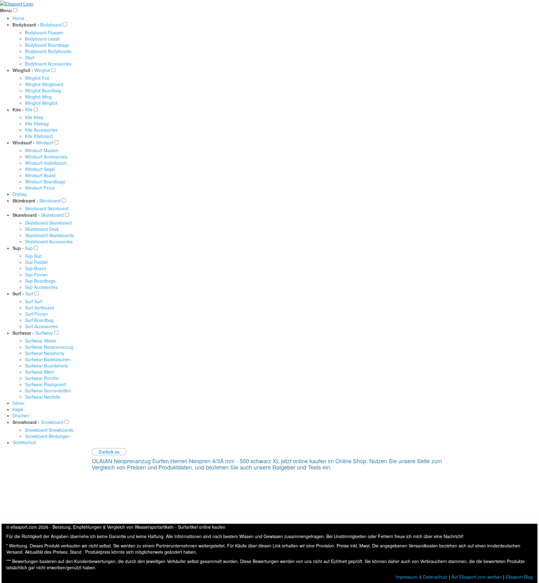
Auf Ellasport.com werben (476, 577)
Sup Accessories (41, 287)
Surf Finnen (36, 314)
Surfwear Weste (40, 341)
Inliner (18, 403)
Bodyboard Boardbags (47, 45)
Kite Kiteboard (39, 136)
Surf (29, 293)
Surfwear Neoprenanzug (49, 347)
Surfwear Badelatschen (48, 359)
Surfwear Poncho (42, 378)
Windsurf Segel (40, 169)
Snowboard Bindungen (47, 436)
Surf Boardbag (39, 320)
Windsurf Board (40, 175)
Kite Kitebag (37, 123)
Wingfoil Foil (37, 78)
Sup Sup (33, 256)
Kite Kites (34, 117)
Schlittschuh (24, 442)
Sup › (18, 248)
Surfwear (44, 333)
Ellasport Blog (519, 577)
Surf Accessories (41, 326)
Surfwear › (23, 333)
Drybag (19, 194)
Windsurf (44, 142)
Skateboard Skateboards (49, 235)
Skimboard (50, 200)
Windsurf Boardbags (45, 181)
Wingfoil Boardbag (43, 90)
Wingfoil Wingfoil (41, 103)
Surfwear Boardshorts (46, 365)
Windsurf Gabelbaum (46, 163)
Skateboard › (26, 215)
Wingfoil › (22, 70)
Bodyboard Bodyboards (48, 51)
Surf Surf (33, 301)
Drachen (20, 415)
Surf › (18, 293)
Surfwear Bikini (39, 372)
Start (29, 57)
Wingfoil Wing (38, 97)
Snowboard (52, 422)
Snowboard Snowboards (49, 430)
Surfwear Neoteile (42, 397)
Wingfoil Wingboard (44, 84)
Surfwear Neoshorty (44, 353)
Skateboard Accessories (49, 241)
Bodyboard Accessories (48, 64)
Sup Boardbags (40, 281)
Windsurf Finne (40, 188)
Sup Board (35, 268)
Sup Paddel (36, 262)
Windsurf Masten (41, 150)
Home (18, 18)
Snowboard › (26, 422)
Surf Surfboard (39, 307)
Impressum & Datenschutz (422, 577)
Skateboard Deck (42, 229)
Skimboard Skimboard (47, 208)
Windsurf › (23, 142)
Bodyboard (51, 25)
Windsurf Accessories (46, 156)
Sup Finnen (36, 274)
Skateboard (52, 215)
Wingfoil (42, 70)
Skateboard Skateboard (48, 223)
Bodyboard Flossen (44, 32)
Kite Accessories (41, 130)
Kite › (18, 109)
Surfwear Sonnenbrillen (48, 390)
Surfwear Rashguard (45, 384)
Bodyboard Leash (42, 39)
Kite (28, 109)
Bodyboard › (25, 25)
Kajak (17, 409)
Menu (6, 10)
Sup (29, 248)
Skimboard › (25, 200)
